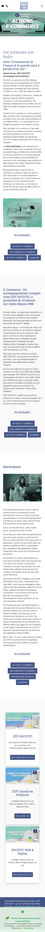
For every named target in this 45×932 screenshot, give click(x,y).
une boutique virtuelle (22, 677)
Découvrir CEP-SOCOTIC (22, 757)
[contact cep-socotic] (3, 6)
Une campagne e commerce (22, 252)
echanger (34, 258)
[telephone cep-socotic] (7, 6)
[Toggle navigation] (42, 6)
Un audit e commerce (22, 246)
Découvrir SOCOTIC (22, 875)
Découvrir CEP (23, 816)
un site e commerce (15, 258)
